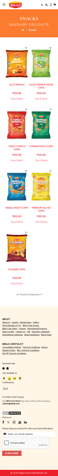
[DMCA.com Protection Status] (11, 413)
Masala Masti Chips (16, 208)
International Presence (37, 329)
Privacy (44, 347)
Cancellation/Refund (11, 347)
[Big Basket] (20, 378)
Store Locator (8, 332)
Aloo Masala (16, 84)
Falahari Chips (16, 269)
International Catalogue (12, 335)
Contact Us (20, 332)
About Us (6, 322)
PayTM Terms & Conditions (14, 353)
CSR (28, 332)
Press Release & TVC (11, 325)
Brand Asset (46, 335)
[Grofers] (14, 378)
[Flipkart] (9, 378)
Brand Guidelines (32, 335)
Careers (22, 329)
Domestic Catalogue (41, 332)
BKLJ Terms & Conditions (28, 350)
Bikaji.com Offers (9, 329)
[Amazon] (3, 378)
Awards (15, 322)
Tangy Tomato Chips (17, 148)
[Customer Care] (42, 4)
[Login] (51, 5)
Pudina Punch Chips (41, 146)
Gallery (36, 322)
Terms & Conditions (31, 347)
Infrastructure (25, 322)
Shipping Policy (9, 350)
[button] (26, 48)
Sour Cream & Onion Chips (41, 86)
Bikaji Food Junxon (31, 325)
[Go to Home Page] (23, 30)
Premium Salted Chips (41, 209)
